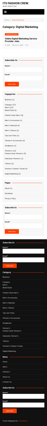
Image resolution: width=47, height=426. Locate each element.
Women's (8, 151)
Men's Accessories (12, 120)
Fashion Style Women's (14, 153)
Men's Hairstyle (11, 125)
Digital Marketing (11, 34)
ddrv (8, 45)
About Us (8, 188)
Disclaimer (9, 193)
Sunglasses (9, 145)
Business (8, 99)
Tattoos (8, 163)
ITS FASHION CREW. (16, 3)
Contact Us (7, 382)
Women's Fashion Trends (15, 169)
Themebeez (23, 421)
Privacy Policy (10, 198)
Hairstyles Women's (13, 158)
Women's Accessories (13, 140)
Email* (7, 74)
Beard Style (9, 110)
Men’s (5, 367)
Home (5, 362)
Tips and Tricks (11, 135)
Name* (7, 66)
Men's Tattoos (10, 130)
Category (8, 105)
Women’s (6, 372)
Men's (7, 107)
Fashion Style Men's (13, 115)
